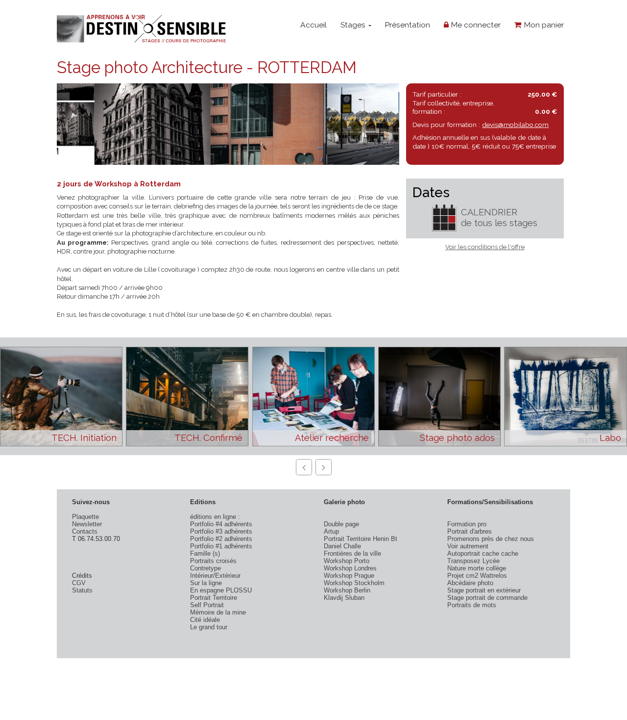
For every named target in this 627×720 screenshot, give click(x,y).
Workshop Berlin (347, 590)
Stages (353, 24)
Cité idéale (205, 619)
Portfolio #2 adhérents (221, 538)
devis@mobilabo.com (515, 125)
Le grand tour (208, 627)
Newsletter (87, 524)
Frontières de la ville (352, 553)
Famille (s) (205, 553)
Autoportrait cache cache (482, 553)
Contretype (205, 568)
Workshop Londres (350, 568)
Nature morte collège (476, 568)
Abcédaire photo (470, 583)
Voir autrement (467, 546)
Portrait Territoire (213, 597)
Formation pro (466, 524)
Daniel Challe (342, 546)
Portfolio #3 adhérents (221, 531)
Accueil (313, 24)
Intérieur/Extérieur (215, 575)
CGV (79, 583)
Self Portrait (207, 605)
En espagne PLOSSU (221, 590)
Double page (341, 524)
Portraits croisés (213, 561)
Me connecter (475, 24)
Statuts (82, 590)
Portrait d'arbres (469, 531)
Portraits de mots (471, 605)
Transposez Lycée (473, 561)
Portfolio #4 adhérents (221, 524)
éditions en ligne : (215, 516)
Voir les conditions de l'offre (485, 247)
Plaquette (85, 516)
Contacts (84, 531)
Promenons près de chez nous (490, 538)
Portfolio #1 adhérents (221, 546)
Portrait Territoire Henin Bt (360, 538)
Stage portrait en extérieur (484, 590)
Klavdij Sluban (344, 597)
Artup (331, 531)
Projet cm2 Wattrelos (477, 575)
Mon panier (543, 24)
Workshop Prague (349, 575)
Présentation (407, 24)
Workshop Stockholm (354, 583)
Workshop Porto (346, 561)
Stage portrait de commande (487, 597)
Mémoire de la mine (218, 612)
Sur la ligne (206, 583)
